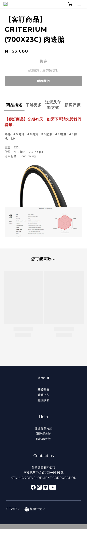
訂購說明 (43, 400)
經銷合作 (43, 395)
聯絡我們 (43, 81)
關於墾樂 (43, 389)
